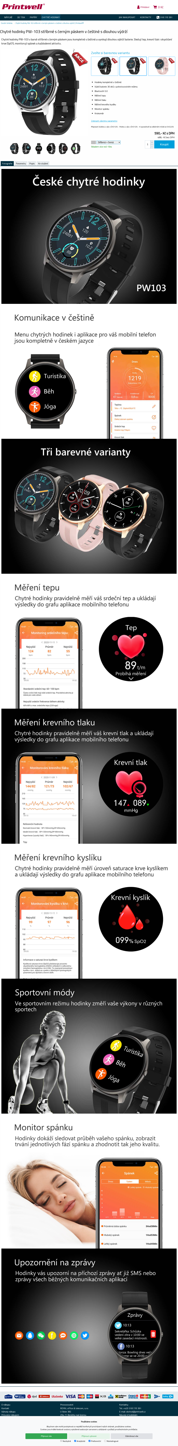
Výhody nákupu (8, 1411)
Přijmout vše (46, 1436)
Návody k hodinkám (128, 1415)
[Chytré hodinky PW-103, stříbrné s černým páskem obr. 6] (63, 148)
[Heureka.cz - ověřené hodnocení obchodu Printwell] (171, 11)
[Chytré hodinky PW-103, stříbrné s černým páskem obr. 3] (26, 148)
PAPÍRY (33, 17)
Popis (32, 163)
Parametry (21, 163)
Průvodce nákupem (10, 1415)
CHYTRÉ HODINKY (51, 17)
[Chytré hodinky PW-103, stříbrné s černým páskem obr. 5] (51, 148)
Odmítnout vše (131, 1436)
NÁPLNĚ (8, 17)
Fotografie (7, 163)
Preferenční (96, 1441)
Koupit (164, 144)
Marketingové (112, 1441)
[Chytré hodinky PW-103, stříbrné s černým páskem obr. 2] (14, 148)
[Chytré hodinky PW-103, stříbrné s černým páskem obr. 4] (38, 148)
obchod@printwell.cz (136, 1411)
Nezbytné (67, 1441)
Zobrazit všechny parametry (104, 121)
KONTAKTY (145, 17)
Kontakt (5, 1408)
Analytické (81, 1441)
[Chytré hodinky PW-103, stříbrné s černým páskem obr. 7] (75, 148)
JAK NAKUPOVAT (127, 17)
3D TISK (21, 17)
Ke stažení (43, 163)
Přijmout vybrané (89, 1436)
